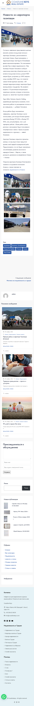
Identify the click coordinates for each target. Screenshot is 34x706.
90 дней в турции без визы (12, 424)
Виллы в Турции (9, 639)
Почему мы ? (8, 671)
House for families (9, 249)
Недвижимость (12, 334)
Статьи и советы (10, 568)
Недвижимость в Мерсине (12, 645)
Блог (6, 674)
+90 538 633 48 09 (11, 612)
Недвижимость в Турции (12, 630)
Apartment (7, 245)
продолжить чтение (8, 346)
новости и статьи (10, 559)
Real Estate (7, 252)
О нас (6, 667)
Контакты (8, 683)
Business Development (19, 245)
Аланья (9, 9)
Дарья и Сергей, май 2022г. (22, 525)
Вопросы (8, 664)
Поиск (6, 483)
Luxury (25, 249)
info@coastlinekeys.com (13, 615)
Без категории (9, 553)
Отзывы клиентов (11, 562)
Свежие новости (20, 334)
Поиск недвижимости (11, 661)
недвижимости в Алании (17, 170)
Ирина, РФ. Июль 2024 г (21, 511)
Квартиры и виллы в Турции (13, 633)
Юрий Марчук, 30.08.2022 (21, 531)
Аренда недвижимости (11, 636)
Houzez (19, 249)
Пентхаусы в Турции (11, 642)
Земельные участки (11, 648)
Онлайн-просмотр (10, 651)
